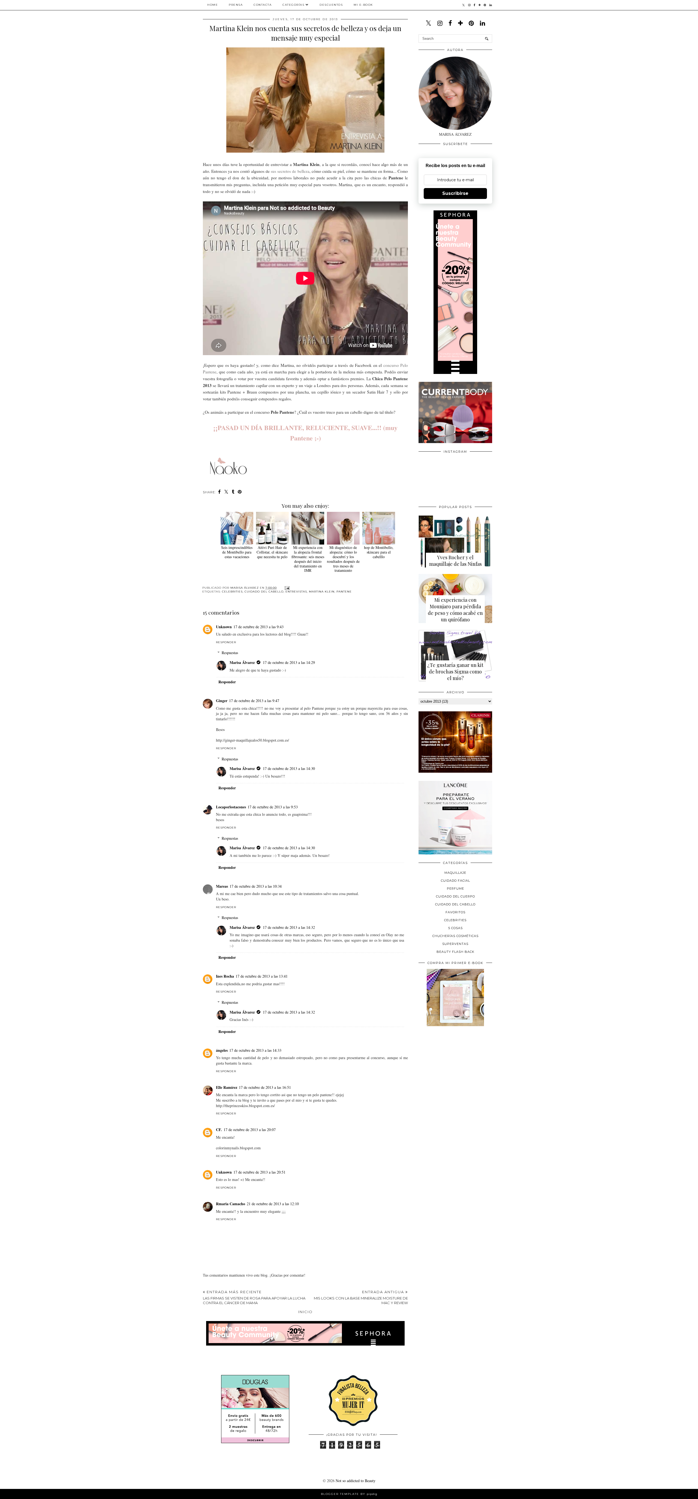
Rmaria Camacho (230, 1204)
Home (212, 5)
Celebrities (232, 591)
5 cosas (455, 928)
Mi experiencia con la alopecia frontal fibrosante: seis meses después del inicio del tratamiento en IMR (307, 559)
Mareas (222, 886)
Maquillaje (455, 873)
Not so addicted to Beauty (355, 1480)
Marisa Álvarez (242, 662)
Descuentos (331, 5)
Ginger (221, 700)
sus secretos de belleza (290, 171)
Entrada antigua (361, 1297)
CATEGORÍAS (293, 5)
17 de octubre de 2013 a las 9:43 (258, 626)
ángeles (222, 1050)
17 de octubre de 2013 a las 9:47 (254, 700)
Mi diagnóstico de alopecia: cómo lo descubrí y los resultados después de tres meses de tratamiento (343, 559)
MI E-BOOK (363, 5)
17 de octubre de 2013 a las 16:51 (265, 1087)
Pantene (344, 591)
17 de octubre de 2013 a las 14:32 (289, 927)
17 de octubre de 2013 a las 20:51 (259, 1172)
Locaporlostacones (231, 807)
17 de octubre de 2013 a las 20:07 (250, 1129)
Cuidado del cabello (264, 591)
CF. (219, 1129)
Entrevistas (296, 591)
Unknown (224, 627)
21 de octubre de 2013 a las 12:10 (273, 1203)
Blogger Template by (349, 1494)
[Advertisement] (459, 1068)
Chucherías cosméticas (455, 936)
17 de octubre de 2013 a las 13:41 (262, 976)
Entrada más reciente (254, 1297)
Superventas (455, 944)
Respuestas (230, 652)
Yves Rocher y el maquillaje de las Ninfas (455, 560)
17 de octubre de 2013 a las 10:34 (256, 886)
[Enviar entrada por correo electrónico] (286, 588)
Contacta (263, 5)
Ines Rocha (225, 976)
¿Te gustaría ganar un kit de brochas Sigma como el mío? (455, 671)
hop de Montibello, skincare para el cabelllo (378, 552)
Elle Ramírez (226, 1087)
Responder (226, 642)
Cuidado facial (455, 881)
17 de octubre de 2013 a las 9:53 (273, 806)
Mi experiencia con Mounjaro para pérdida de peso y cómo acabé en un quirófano (455, 610)
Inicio (305, 1312)
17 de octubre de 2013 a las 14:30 (289, 768)
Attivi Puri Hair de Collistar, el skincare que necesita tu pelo (272, 552)
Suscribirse (455, 193)
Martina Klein (322, 591)
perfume (455, 888)
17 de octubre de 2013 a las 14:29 (289, 662)
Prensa (236, 5)
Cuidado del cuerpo (455, 896)
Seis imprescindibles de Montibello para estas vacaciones (236, 552)
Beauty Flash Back (455, 952)
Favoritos (455, 912)
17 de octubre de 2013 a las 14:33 (255, 1050)
